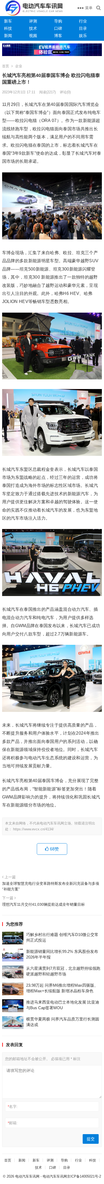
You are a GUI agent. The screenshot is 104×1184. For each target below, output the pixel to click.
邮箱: (13, 1123)
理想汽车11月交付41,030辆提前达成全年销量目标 (43, 904)
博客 (58, 35)
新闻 (8, 35)
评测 (33, 21)
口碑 (58, 28)
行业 (83, 21)
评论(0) (65, 92)
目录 (83, 28)
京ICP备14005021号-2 (84, 1176)
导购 (58, 21)
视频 (33, 35)
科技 (8, 28)
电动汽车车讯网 (27, 1176)
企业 (18, 66)
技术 (33, 28)
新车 (8, 21)
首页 (5, 66)
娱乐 (83, 35)
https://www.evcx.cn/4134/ (33, 829)
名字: (13, 1106)
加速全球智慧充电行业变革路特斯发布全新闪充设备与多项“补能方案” (50, 886)
